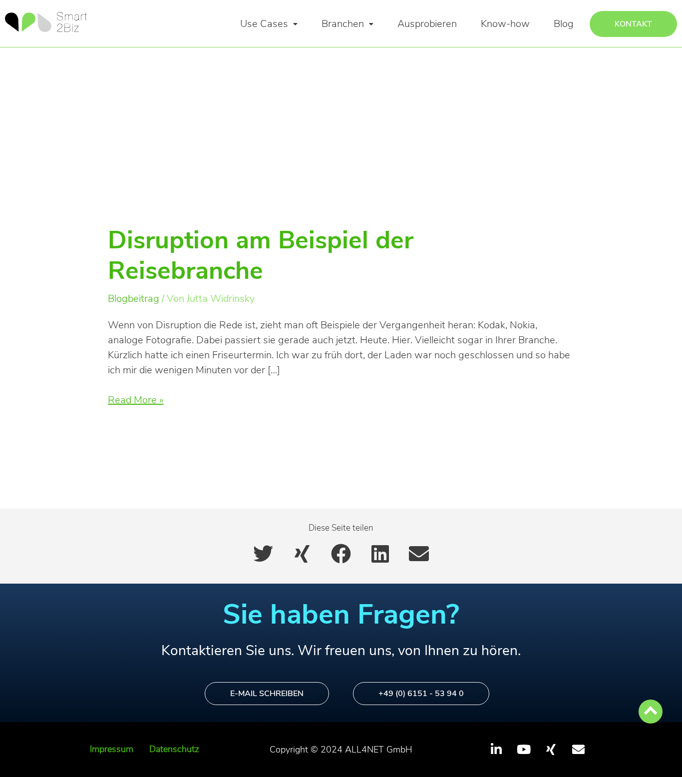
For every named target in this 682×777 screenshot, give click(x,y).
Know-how (505, 23)
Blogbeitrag (133, 298)
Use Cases (264, 23)
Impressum (111, 749)
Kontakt (633, 23)
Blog (564, 23)
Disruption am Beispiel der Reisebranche (260, 255)
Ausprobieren (427, 23)
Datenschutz (174, 749)
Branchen (343, 23)
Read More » (135, 400)
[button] (269, 24)
